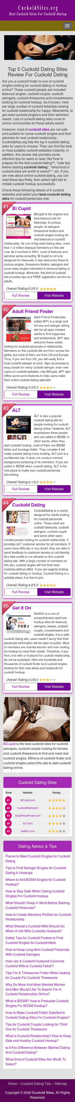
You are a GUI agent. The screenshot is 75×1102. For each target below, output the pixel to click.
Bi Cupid (21, 208)
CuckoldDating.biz (27, 807)
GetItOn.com (28, 831)
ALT (16, 410)
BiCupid (9, 743)
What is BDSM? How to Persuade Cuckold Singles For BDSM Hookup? (37, 1003)
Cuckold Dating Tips (36, 1083)
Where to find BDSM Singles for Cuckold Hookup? (35, 882)
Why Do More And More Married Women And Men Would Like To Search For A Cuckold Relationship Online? (35, 989)
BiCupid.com (27, 800)
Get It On (21, 607)
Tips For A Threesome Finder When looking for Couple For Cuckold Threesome (37, 975)
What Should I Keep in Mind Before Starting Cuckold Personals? (37, 905)
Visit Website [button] (54, 295)
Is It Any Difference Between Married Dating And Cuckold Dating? (37, 1050)
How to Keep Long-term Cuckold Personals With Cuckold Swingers (37, 952)
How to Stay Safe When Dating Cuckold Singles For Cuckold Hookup (34, 893)
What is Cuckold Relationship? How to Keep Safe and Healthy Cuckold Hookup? (38, 1038)
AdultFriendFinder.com (28, 815)
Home (12, 1083)
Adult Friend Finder (32, 311)
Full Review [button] (21, 295)
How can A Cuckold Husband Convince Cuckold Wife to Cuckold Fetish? (34, 963)
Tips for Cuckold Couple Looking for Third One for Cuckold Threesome (36, 1026)
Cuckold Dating (28, 504)
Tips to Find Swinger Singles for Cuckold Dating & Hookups (35, 870)
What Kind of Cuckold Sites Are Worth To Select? (35, 1061)
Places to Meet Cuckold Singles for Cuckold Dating (37, 858)
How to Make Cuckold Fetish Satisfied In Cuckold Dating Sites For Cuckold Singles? (37, 1015)
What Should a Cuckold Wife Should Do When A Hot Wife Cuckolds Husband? (35, 928)
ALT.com (27, 823)
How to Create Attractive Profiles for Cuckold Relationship (38, 917)
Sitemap (61, 1083)
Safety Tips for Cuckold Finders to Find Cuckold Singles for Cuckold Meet (34, 940)
